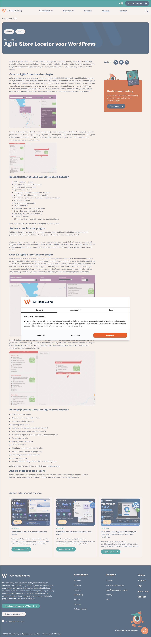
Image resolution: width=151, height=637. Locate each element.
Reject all (41, 335)
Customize (75, 335)
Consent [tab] (39, 310)
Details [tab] (111, 310)
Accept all (110, 335)
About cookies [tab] (75, 310)
